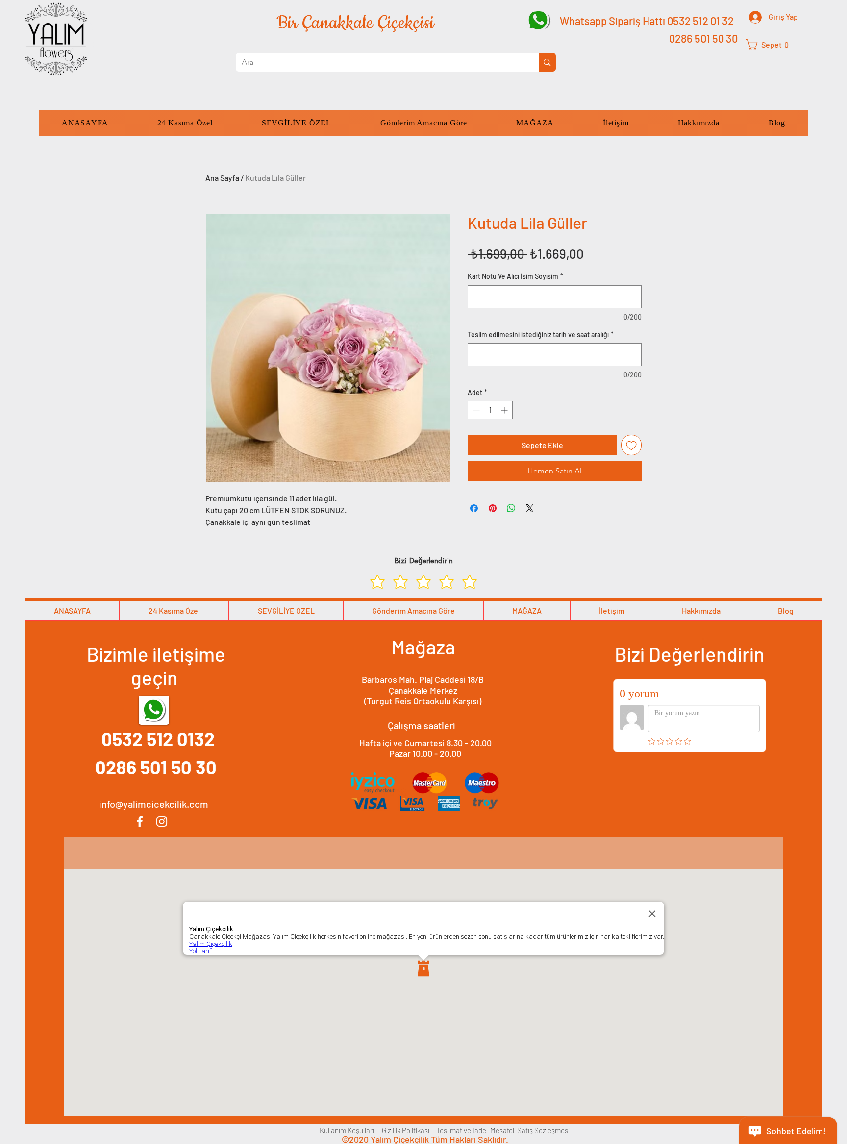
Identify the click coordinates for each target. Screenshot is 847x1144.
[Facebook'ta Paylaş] (474, 508)
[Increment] (505, 410)
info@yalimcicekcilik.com (153, 804)
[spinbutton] (490, 410)
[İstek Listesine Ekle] (631, 445)
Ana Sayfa (222, 177)
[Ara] (547, 62)
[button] (771, 44)
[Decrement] (475, 410)
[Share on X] (530, 508)
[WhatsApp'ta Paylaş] (511, 508)
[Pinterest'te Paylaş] (492, 508)
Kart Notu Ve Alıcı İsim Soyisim (515, 276)
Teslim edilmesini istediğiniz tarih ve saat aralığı (541, 334)
